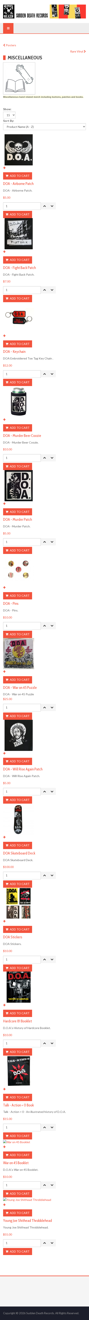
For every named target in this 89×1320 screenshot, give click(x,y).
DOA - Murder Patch (17, 519)
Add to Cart (19, 175)
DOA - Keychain (14, 351)
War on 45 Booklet (16, 1163)
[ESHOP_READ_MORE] (4, 167)
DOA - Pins (10, 603)
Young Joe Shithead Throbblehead (27, 1220)
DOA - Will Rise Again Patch (22, 769)
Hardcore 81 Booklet (17, 1021)
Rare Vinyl (77, 51)
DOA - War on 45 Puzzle (20, 687)
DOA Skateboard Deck (19, 853)
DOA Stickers (12, 937)
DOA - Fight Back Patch (19, 267)
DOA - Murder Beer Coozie (22, 435)
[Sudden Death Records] (44, 11)
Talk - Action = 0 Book (18, 1105)
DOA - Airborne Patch (18, 183)
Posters (10, 45)
